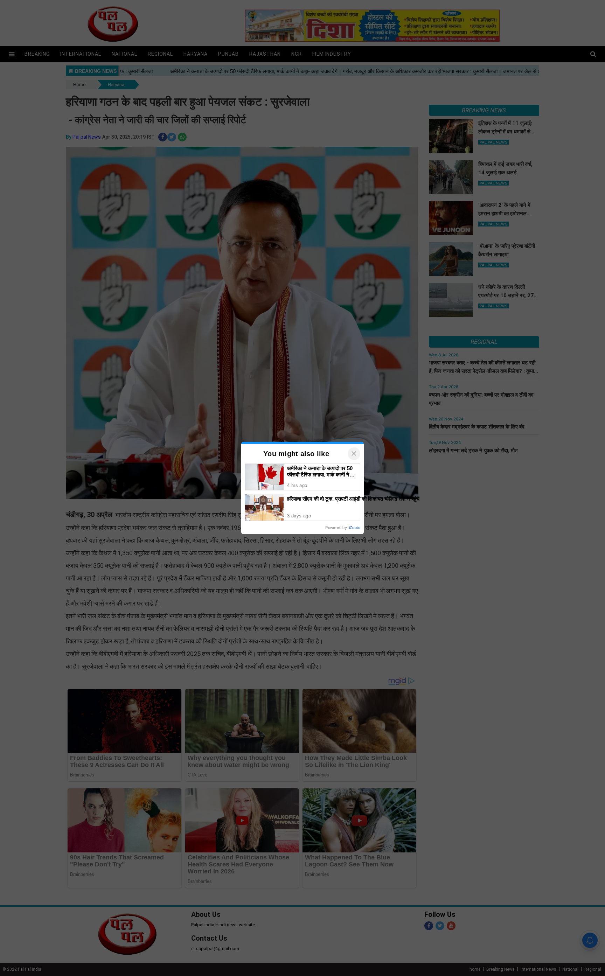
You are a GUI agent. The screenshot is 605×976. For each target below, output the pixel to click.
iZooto (354, 527)
